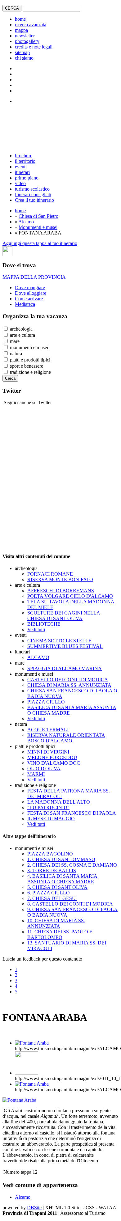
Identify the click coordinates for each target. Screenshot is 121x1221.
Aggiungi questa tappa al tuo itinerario (39, 243)
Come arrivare (29, 298)
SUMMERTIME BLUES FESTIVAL (65, 646)
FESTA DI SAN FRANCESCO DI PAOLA (71, 813)
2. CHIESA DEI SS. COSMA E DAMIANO (72, 865)
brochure (23, 155)
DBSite (34, 1207)
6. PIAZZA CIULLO (48, 892)
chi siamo (24, 58)
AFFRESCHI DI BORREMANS (60, 590)
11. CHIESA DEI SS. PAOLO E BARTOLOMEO (59, 934)
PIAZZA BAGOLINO (50, 853)
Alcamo (26, 221)
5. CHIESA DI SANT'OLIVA (57, 887)
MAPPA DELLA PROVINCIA (34, 277)
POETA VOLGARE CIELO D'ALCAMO (70, 596)
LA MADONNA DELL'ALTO (58, 802)
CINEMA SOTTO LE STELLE (59, 640)
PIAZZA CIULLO (46, 701)
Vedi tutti (36, 629)
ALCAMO (38, 657)
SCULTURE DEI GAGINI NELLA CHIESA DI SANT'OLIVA (63, 615)
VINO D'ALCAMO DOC (53, 763)
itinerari (22, 172)
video (20, 183)
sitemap (22, 52)
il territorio (25, 161)
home (20, 19)
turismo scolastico (32, 189)
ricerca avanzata (30, 24)
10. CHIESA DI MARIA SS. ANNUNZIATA (56, 923)
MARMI (36, 774)
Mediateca (25, 304)
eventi (21, 166)
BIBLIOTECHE (43, 624)
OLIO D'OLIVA (43, 768)
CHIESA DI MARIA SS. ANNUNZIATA (69, 685)
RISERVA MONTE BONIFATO (60, 579)
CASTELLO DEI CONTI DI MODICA (67, 679)
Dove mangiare (30, 287)
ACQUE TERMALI (48, 729)
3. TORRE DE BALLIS (51, 870)
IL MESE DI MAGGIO (51, 818)
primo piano (26, 177)
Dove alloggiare (30, 293)
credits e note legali (33, 46)
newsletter (25, 35)
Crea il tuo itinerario (34, 200)
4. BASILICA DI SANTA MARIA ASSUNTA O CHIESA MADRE (62, 878)
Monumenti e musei (38, 227)
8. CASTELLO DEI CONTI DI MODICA (70, 903)
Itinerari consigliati (33, 194)
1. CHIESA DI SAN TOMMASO (61, 859)
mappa (21, 30)
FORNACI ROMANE (50, 574)
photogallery (27, 41)
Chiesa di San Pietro (38, 216)
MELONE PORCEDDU (52, 757)
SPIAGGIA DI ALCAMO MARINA (64, 668)
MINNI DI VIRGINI (48, 751)
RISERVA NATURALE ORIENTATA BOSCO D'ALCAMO (66, 738)
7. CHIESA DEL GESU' (52, 898)
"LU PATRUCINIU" (48, 807)
